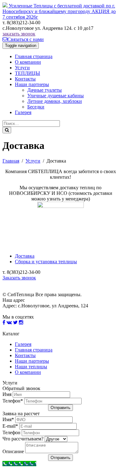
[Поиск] (6, 130)
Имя (6, 394)
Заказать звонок (19, 277)
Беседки (35, 106)
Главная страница (33, 56)
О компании (28, 62)
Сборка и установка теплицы (46, 261)
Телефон (11, 432)
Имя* (8, 419)
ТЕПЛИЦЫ (27, 73)
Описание (13, 451)
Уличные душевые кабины (55, 95)
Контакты (25, 78)
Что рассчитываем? (22, 438)
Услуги (22, 67)
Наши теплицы (31, 366)
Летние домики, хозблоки (54, 101)
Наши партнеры (32, 84)
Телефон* (12, 400)
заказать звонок (18, 33)
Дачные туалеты (44, 90)
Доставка (24, 256)
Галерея (23, 112)
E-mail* (10, 426)
